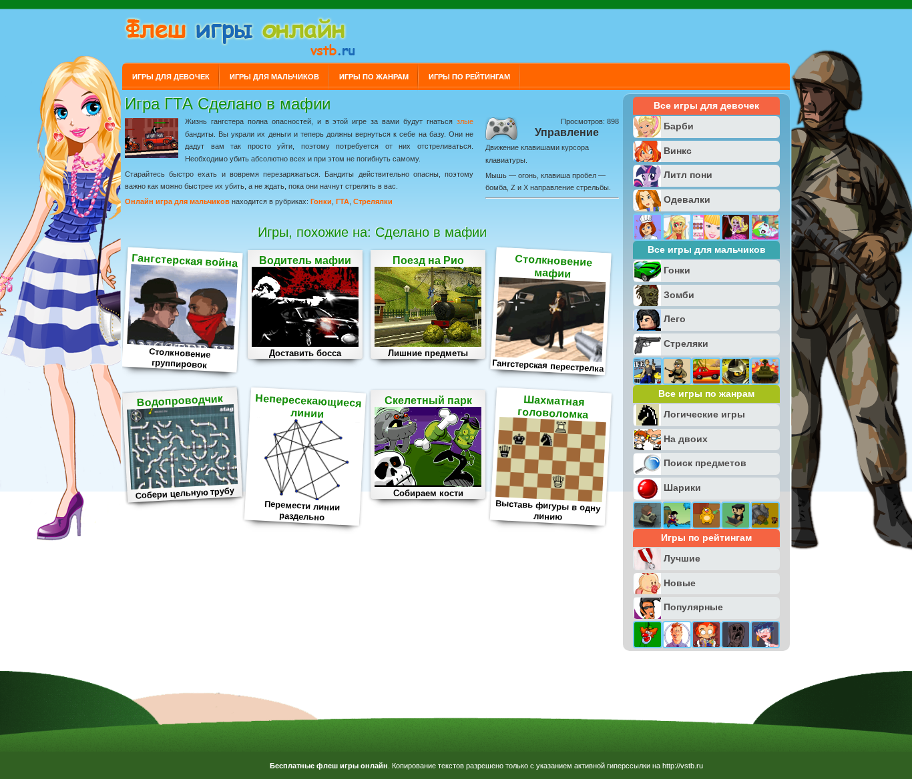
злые (465, 121)
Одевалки (687, 199)
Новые (680, 583)
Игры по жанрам (374, 77)
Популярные (693, 607)
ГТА (342, 201)
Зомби (679, 294)
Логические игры (704, 414)
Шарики (682, 487)
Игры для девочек (171, 77)
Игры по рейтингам (469, 77)
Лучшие (682, 558)
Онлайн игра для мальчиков (177, 201)
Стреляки (686, 343)
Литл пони (688, 174)
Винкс (678, 150)
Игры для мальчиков (274, 77)
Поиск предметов (705, 463)
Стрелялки (373, 201)
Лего (675, 318)
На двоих (686, 439)
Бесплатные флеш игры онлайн (329, 766)
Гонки (321, 201)
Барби (679, 126)
